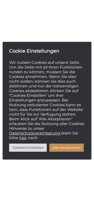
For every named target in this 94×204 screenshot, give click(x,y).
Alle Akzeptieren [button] (66, 147)
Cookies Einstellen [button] (28, 147)
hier (23, 137)
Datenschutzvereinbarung (35, 133)
